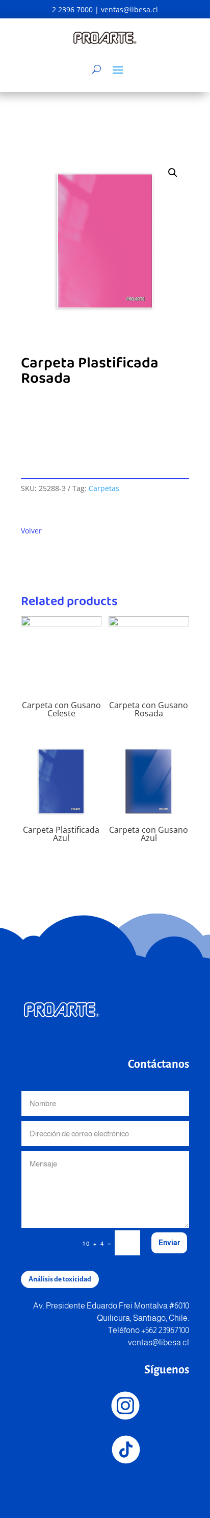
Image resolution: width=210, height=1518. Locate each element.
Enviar (169, 1243)
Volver (31, 530)
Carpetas (104, 488)
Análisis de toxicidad (60, 1279)
